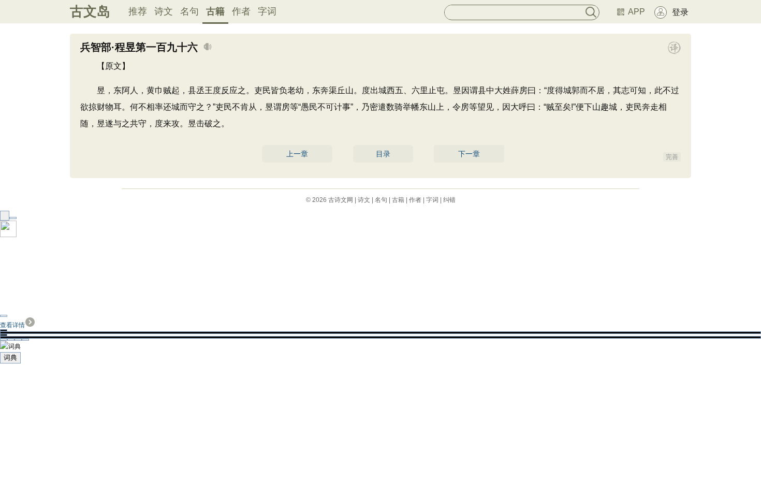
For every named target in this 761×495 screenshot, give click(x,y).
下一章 (469, 154)
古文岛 (90, 11)
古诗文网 (340, 199)
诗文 (163, 11)
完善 (672, 157)
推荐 (137, 11)
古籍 (215, 11)
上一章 (297, 154)
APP (636, 11)
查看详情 (12, 325)
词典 (10, 357)
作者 (241, 11)
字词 (267, 11)
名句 (189, 11)
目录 (383, 154)
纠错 (449, 199)
